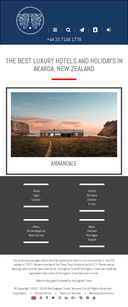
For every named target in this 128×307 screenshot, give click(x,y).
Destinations (36, 235)
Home (36, 191)
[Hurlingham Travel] (30, 20)
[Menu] (55, 29)
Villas (91, 204)
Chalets (91, 200)
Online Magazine (36, 231)
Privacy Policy (43, 293)
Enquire (92, 239)
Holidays (92, 195)
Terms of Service (70, 293)
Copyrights (19, 293)
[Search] (68, 29)
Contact (36, 200)
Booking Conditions (101, 293)
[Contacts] (95, 30)
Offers (36, 227)
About (92, 227)
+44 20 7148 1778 (64, 39)
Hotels (92, 191)
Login (36, 195)
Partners (92, 231)
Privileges (92, 235)
